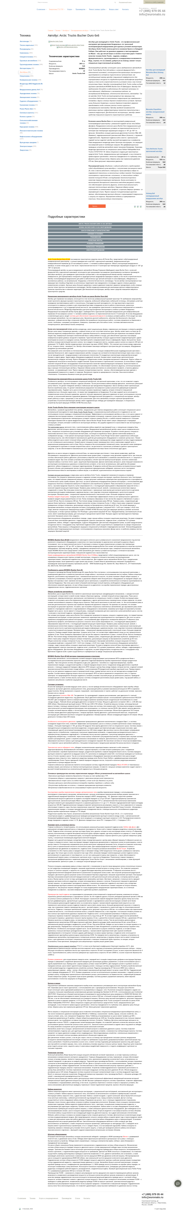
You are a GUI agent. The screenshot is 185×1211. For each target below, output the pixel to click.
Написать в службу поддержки (154, 2)
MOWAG (82, 68)
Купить (94, 206)
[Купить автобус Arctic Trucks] (74, 45)
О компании (22, 1198)
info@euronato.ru (152, 14)
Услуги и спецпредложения (48, 1198)
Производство (67, 1198)
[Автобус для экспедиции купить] (67, 47)
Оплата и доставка (133, 23)
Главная (50, 30)
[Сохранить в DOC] (138, 207)
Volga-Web (162, 1209)
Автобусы (66, 30)
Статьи (77, 1198)
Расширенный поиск (125, 2)
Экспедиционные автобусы (79, 30)
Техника (57, 30)
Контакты (87, 1198)
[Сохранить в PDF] (135, 207)
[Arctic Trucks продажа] (57, 45)
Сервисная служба (112, 23)
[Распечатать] (141, 207)
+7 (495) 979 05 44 (152, 11)
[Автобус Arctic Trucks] (55, 41)
